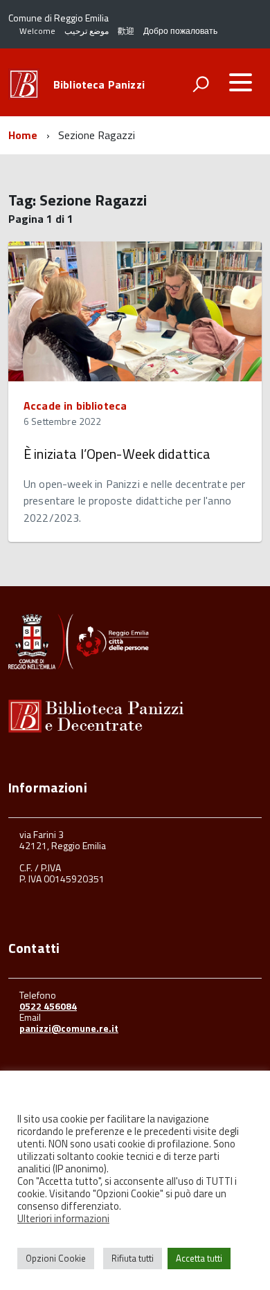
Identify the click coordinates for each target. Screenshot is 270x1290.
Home (23, 135)
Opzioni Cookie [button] (56, 1258)
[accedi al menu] (240, 82)
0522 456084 (48, 1006)
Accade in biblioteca (75, 405)
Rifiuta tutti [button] (132, 1258)
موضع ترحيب (86, 30)
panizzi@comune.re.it (68, 1028)
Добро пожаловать (180, 30)
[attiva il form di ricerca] (200, 83)
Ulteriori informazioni (63, 1218)
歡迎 (126, 30)
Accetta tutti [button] (199, 1258)
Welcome (37, 30)
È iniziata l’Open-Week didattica (117, 453)
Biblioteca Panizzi (99, 84)
